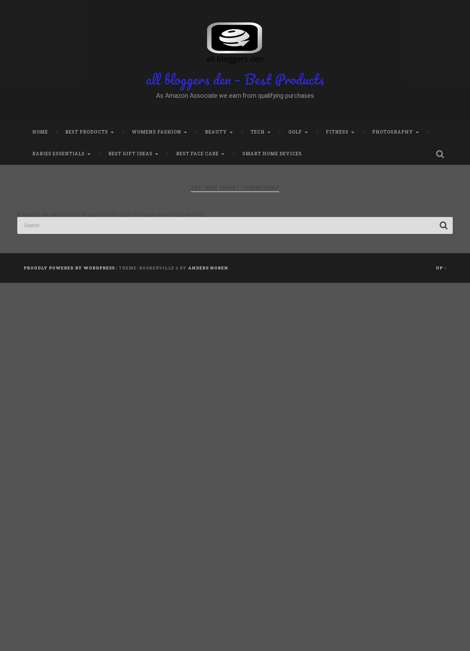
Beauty (216, 132)
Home (40, 132)
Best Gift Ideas (130, 154)
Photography (392, 132)
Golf (295, 132)
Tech (258, 132)
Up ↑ (441, 267)
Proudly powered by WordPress (69, 267)
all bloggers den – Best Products (235, 79)
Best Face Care (197, 154)
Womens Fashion (156, 132)
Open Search (440, 154)
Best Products (86, 132)
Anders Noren (208, 267)
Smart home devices (272, 154)
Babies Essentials (58, 154)
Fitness (337, 132)
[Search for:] (234, 225)
